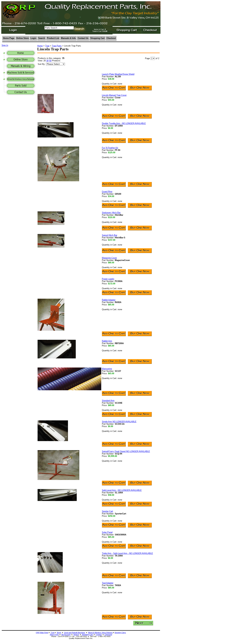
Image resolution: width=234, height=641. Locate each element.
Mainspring (107, 368)
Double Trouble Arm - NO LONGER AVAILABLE (124, 123)
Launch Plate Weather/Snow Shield (118, 74)
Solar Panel (107, 532)
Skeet (59, 633)
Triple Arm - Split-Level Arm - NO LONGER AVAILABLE (127, 553)
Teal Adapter (107, 583)
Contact (99, 634)
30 (47, 60)
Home (40, 46)
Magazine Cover (109, 258)
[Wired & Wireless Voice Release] (20, 81)
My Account (66, 634)
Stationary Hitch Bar (111, 212)
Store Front (54, 634)
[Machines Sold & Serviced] (20, 74)
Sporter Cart (107, 511)
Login (33, 38)
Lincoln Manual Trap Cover (114, 95)
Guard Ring (107, 191)
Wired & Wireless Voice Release (100, 633)
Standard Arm (108, 400)
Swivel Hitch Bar (109, 235)
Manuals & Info (68, 38)
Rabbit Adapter (108, 300)
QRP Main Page (42, 633)
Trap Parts (57, 46)
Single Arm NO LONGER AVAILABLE (119, 421)
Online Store (22, 38)
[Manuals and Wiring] (20, 68)
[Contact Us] (20, 94)
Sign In (5, 45)
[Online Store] (20, 61)
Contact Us (83, 38)
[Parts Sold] (20, 87)
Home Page (8, 38)
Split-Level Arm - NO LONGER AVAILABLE (122, 490)
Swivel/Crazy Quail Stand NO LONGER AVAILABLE (126, 451)
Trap (47, 46)
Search (41, 38)
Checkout (111, 38)
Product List (53, 38)
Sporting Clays (120, 633)
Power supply (108, 279)
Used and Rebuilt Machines (74, 633)
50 (50, 60)
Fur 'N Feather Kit (110, 148)
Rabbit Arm (107, 341)
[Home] (20, 55)
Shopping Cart (97, 38)
